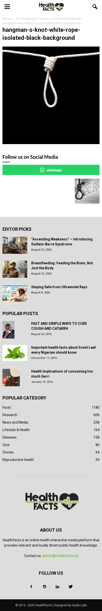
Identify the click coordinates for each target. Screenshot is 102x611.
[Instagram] (45, 587)
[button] (95, 6)
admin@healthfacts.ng (60, 556)
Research (9, 415)
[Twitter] (71, 587)
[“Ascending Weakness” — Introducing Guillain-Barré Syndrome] (14, 245)
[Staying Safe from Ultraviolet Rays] (14, 293)
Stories (8, 452)
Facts (6, 407)
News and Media (15, 422)
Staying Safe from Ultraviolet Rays (59, 287)
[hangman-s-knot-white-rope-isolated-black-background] (51, 143)
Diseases (9, 437)
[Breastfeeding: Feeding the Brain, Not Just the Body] (14, 269)
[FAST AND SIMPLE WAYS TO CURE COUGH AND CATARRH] (8, 329)
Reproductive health (18, 460)
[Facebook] (31, 587)
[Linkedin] (58, 587)
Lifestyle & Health (16, 430)
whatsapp (54, 170)
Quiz (6, 445)
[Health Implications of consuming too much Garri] (11, 377)
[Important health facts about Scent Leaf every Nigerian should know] (14, 353)
